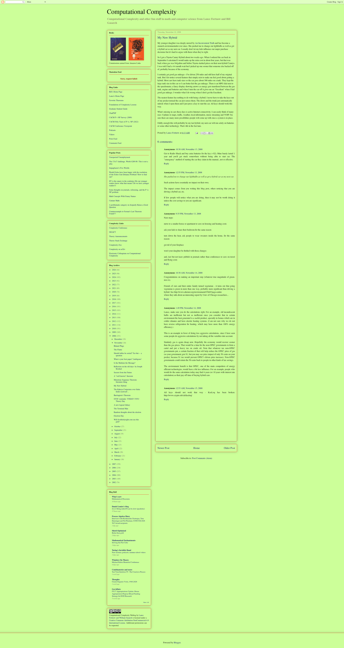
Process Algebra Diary (121, 516)
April (116, 448)
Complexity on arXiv (117, 249)
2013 (114, 317)
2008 (114, 336)
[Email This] (201, 133)
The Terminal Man (121, 408)
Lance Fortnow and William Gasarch (126, 616)
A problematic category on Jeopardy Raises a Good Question (128, 206)
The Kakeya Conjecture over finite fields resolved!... (127, 390)
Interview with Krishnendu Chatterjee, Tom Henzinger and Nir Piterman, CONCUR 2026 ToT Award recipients (128, 520)
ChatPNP (112, 113)
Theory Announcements (118, 236)
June (116, 441)
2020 (114, 291)
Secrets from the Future (123, 372)
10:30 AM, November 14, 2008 (189, 272)
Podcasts (112, 130)
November (118, 342)
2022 (114, 284)
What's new (116, 496)
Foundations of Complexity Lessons (122, 104)
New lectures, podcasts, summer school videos (129, 552)
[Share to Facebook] (209, 133)
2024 (114, 277)
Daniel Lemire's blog (120, 506)
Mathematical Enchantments (123, 540)
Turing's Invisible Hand (121, 550)
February (118, 455)
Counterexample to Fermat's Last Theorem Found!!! (125, 212)
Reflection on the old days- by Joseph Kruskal (128, 367)
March (117, 452)
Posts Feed (113, 138)
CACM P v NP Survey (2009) (120, 117)
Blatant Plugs (119, 346)
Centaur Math (114, 200)
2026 (114, 269)
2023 (114, 280)
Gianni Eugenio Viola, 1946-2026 (124, 581)
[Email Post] (196, 132)
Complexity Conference (118, 228)
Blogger (177, 642)
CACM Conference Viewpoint (120, 126)
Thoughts (116, 579)
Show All (146, 602)
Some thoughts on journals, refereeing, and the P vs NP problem (128, 191)
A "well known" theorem (123, 376)
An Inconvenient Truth (204, 43)
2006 (114, 467)
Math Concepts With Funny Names (122, 196)
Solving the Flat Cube (120, 542)
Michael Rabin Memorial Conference (125, 562)
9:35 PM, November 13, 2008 (188, 213)
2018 (114, 299)
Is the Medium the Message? (124, 363)
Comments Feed (115, 143)
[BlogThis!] (204, 133)
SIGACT (112, 232)
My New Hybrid (120, 385)
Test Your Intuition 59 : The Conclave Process (128, 572)
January (117, 459)
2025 (114, 273)
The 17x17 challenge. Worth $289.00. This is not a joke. (128, 162)
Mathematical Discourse (121, 499)
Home (196, 448)
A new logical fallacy (122, 405)
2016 (114, 306)
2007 (114, 464)
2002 (114, 482)
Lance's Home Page (116, 96)
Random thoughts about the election (127, 412)
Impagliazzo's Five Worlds (119, 168)
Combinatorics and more (122, 569)
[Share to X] (207, 133)
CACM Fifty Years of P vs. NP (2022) (123, 121)
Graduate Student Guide (118, 108)
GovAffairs (116, 589)
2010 (114, 328)
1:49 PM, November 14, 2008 (188, 307)
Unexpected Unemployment (119, 157)
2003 (114, 478)
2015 (114, 310)
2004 (114, 475)
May (116, 444)
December (118, 339)
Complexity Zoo (115, 245)
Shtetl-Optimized (119, 530)
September (118, 430)
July (116, 437)
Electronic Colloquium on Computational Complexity (125, 254)
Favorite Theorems (116, 100)
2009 (114, 332)
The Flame (118, 349)
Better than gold (118, 533)
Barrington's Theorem (122, 395)
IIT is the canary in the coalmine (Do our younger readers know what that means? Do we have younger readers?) (129, 183)
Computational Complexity (142, 11)
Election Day (119, 415)
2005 (114, 471)
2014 (114, 314)
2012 (114, 321)
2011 (114, 325)
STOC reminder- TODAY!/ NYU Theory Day (126, 400)
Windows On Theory (120, 560)
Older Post (229, 448)
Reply (166, 163)
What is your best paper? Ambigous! (127, 359)
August (117, 433)
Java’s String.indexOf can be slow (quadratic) (128, 508)
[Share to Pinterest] (212, 133)
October (117, 426)
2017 (114, 302)
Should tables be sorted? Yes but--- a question (128, 354)
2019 (114, 295)
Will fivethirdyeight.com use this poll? (126, 420)
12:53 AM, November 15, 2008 (189, 388)
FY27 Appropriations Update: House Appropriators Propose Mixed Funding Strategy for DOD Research (126, 593)
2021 (114, 288)
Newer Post (163, 448)
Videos (111, 134)
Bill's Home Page (115, 91)
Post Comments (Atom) (202, 458)
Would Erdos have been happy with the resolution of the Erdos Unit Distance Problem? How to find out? (128, 174)
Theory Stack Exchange (118, 240)
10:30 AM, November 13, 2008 (189, 149)
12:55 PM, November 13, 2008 (189, 172)
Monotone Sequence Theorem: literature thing (125, 380)
